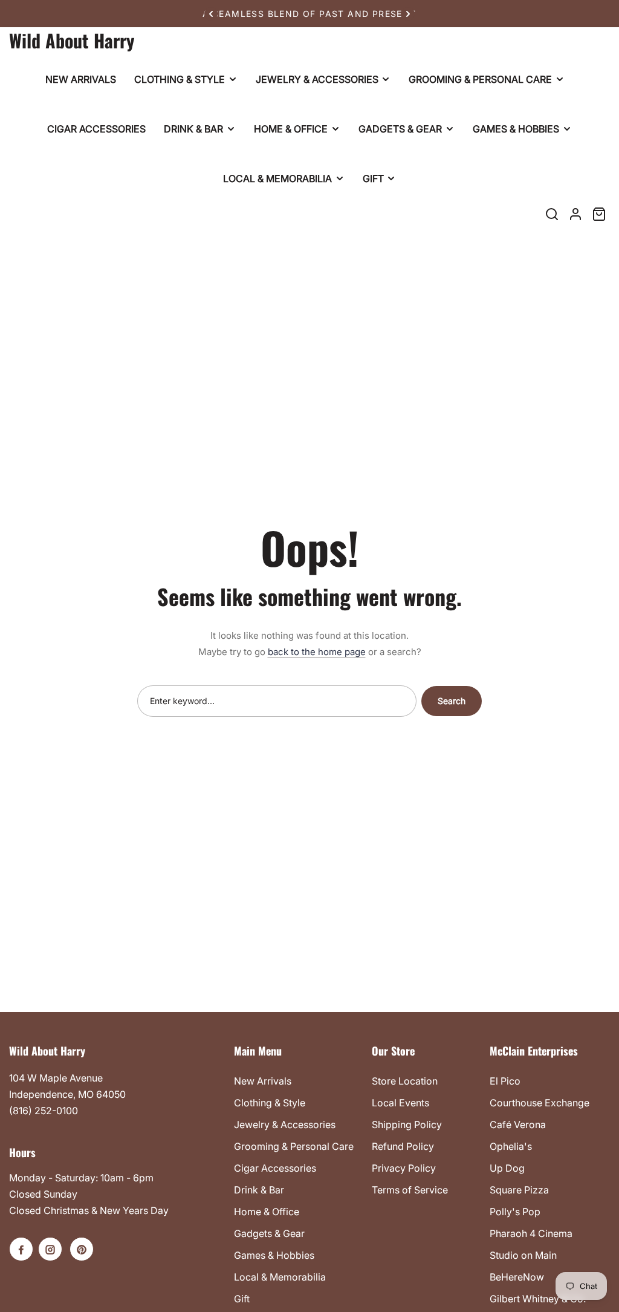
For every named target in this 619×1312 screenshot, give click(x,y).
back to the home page (317, 652)
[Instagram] (50, 1249)
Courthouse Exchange (539, 1103)
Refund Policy (403, 1146)
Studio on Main (523, 1255)
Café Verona (518, 1124)
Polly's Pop (515, 1212)
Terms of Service (410, 1190)
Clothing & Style (269, 1103)
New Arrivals (262, 1081)
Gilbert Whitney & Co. (538, 1299)
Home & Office (266, 1212)
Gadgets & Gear (269, 1233)
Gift (242, 1299)
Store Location (405, 1081)
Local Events (400, 1103)
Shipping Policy (407, 1124)
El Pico (505, 1081)
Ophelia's (511, 1146)
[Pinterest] (82, 1249)
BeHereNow (517, 1277)
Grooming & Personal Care (294, 1146)
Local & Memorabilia (280, 1277)
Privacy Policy (404, 1168)
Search (451, 701)
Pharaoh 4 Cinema (531, 1233)
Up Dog (507, 1168)
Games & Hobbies (274, 1255)
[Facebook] (21, 1249)
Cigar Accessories (275, 1168)
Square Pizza (519, 1190)
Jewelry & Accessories (284, 1124)
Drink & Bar (259, 1190)
